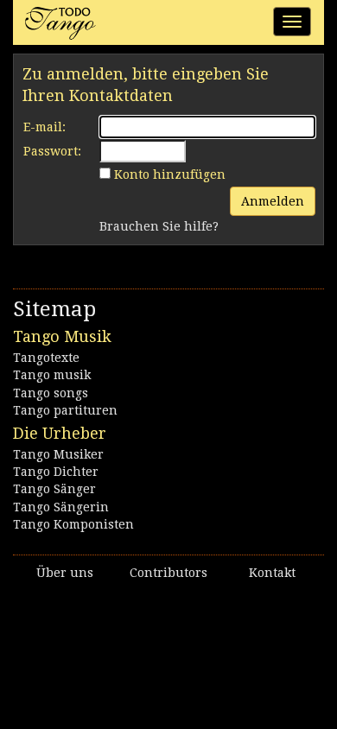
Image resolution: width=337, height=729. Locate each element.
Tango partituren (65, 410)
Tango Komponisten (73, 524)
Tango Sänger (54, 489)
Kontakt (272, 573)
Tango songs (50, 393)
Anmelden (272, 201)
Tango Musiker (58, 454)
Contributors (168, 573)
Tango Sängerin (61, 507)
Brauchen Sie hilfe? (159, 226)
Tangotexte (46, 357)
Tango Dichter (56, 472)
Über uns (64, 573)
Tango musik (52, 375)
